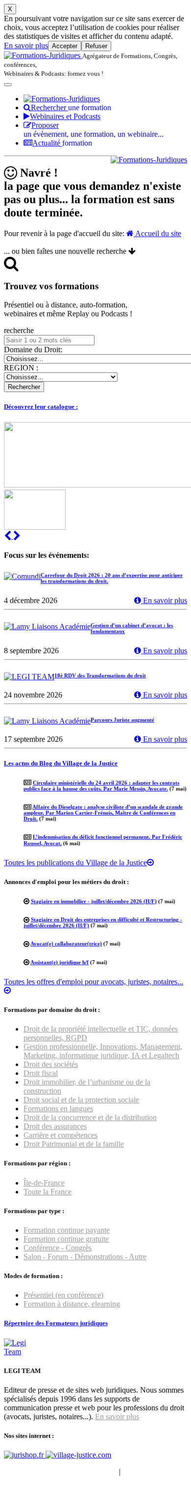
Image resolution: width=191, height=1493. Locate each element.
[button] (8, 536)
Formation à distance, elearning (72, 1304)
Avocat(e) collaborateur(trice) (66, 943)
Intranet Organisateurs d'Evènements (60, 1471)
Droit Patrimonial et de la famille (74, 1144)
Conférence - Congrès (58, 1248)
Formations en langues (58, 1108)
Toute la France (48, 1192)
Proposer (94, 129)
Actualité (62, 143)
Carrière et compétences (60, 1135)
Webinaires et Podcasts (65, 116)
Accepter (64, 46)
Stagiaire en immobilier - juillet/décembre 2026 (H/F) (94, 901)
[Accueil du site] (43, 55)
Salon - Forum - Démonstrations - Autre (85, 1256)
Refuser (96, 46)
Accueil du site (157, 233)
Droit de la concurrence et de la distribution (90, 1117)
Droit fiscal (41, 1073)
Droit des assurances (55, 1126)
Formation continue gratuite (66, 1239)
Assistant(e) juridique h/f (59, 962)
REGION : (21, 368)
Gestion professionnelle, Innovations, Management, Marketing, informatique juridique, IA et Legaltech (103, 1051)
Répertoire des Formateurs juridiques (56, 1323)
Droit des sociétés (51, 1064)
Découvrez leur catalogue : (41, 406)
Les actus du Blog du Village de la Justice (61, 763)
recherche (19, 330)
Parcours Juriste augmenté (122, 720)
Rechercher (71, 107)
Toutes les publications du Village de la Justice (75, 862)
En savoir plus (26, 45)
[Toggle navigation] (8, 84)
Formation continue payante (67, 1230)
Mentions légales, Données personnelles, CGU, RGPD (90, 1476)
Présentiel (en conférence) (63, 1295)
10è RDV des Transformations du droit (100, 675)
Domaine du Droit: (33, 349)
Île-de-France (44, 1183)
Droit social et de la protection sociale (81, 1100)
